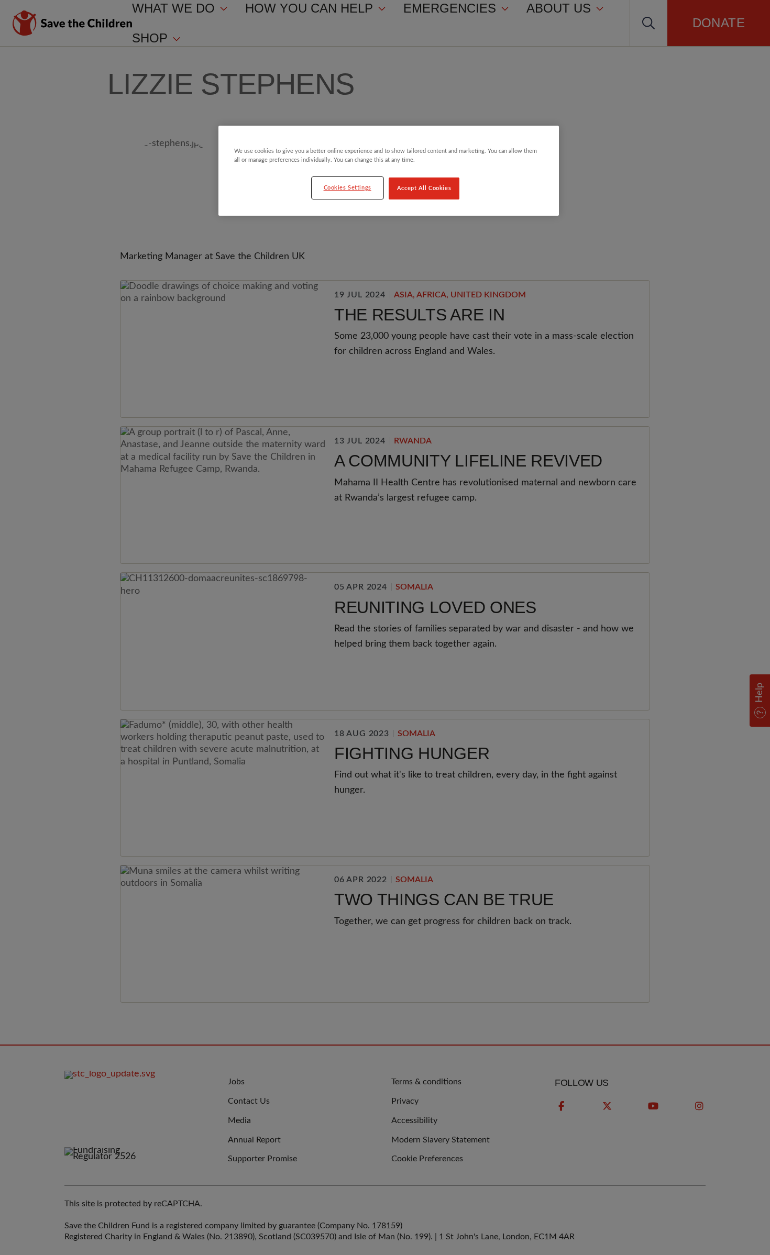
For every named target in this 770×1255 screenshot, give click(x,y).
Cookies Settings (347, 188)
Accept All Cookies (424, 188)
